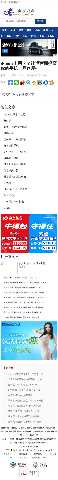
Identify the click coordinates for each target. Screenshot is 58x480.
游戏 (45, 30)
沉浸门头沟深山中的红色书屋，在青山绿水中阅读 (24, 292)
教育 (29, 30)
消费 (17, 36)
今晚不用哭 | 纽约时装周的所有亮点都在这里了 (23, 287)
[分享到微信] (16, 82)
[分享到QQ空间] (34, 82)
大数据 (50, 36)
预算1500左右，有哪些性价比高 (23, 411)
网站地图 (36, 458)
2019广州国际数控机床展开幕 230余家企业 (22, 317)
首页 (4, 30)
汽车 (37, 30)
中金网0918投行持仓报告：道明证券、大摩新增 (23, 297)
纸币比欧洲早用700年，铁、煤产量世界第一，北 (24, 302)
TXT (45, 458)
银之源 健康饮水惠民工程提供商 (23, 416)
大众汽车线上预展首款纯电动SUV (24, 406)
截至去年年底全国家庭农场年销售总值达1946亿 (23, 307)
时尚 (25, 36)
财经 (21, 30)
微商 (33, 36)
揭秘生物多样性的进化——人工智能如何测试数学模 (25, 282)
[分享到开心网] (51, 82)
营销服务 (38, 454)
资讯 (12, 30)
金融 (41, 36)
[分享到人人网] (45, 82)
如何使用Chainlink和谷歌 (20, 395)
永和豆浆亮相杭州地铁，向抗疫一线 (25, 374)
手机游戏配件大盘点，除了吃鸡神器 (25, 400)
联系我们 (23, 454)
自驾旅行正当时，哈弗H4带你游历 (24, 421)
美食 (8, 36)
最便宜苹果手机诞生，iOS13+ (22, 384)
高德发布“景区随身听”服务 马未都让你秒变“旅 (22, 312)
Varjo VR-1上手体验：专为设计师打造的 (20, 277)
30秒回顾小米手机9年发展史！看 (24, 390)
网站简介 (8, 454)
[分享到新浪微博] (22, 82)
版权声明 (24, 458)
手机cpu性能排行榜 (23, 94)
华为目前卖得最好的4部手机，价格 (25, 379)
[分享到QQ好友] (39, 82)
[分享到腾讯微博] (28, 82)
